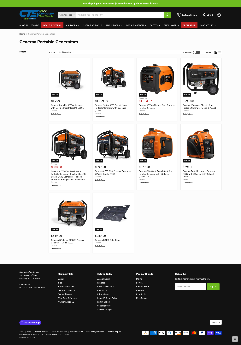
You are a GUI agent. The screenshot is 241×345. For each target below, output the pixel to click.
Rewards (101, 283)
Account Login (103, 279)
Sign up (213, 286)
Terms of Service (65, 294)
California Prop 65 (66, 302)
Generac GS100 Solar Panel (107, 240)
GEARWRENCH (142, 286)
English (214, 322)
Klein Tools (140, 294)
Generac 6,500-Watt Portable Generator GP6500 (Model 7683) (113, 172)
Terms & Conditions (66, 290)
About (61, 279)
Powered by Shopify (27, 337)
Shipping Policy (103, 306)
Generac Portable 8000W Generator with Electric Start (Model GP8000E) (67, 106)
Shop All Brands (29, 25)
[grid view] (216, 52)
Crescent (140, 290)
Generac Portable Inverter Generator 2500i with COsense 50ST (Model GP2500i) (199, 174)
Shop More (170, 25)
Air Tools (72, 25)
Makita (139, 279)
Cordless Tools (92, 25)
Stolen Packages (104, 309)
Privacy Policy (103, 294)
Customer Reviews (66, 286)
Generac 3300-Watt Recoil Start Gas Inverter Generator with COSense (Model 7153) (155, 174)
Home (22, 34)
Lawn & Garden (135, 25)
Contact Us (207, 25)
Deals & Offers (52, 25)
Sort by (52, 52)
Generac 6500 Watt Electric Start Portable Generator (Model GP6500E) (200, 106)
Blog (60, 283)
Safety (154, 25)
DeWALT (139, 283)
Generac (54, 111)
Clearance (189, 25)
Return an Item (103, 302)
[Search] (167, 15)
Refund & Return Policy (107, 298)
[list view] (220, 52)
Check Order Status (105, 286)
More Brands (141, 298)
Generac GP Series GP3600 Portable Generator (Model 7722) (67, 241)
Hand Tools (113, 25)
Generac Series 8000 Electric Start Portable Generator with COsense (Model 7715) (111, 108)
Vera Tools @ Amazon (67, 298)
